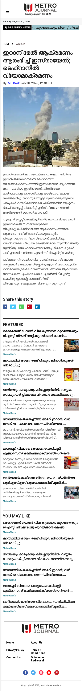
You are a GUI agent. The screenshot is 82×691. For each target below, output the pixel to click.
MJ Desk (14, 83)
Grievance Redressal (37, 658)
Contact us (13, 657)
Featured (13, 324)
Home (6, 43)
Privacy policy (15, 650)
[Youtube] (49, 672)
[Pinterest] (56, 672)
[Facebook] (25, 672)
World (20, 43)
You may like (17, 516)
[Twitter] (33, 672)
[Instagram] (41, 672)
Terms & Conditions (38, 650)
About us (37, 642)
